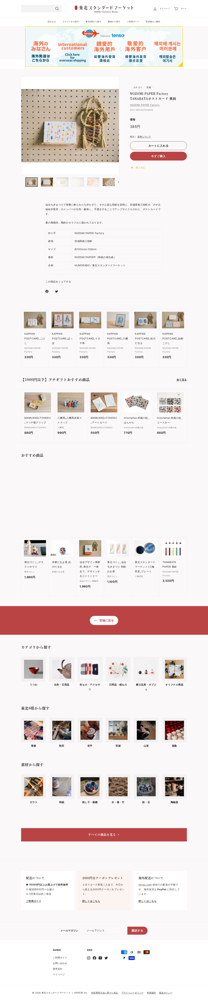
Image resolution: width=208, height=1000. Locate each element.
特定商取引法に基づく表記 (104, 992)
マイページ (59, 974)
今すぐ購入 (158, 156)
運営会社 (57, 968)
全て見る (182, 379)
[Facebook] (94, 958)
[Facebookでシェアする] (49, 291)
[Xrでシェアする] (58, 291)
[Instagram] (88, 958)
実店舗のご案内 (153, 21)
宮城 (148, 87)
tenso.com (145, 884)
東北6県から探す (93, 21)
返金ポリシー (166, 992)
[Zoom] (70, 125)
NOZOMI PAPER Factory (145, 105)
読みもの (52, 21)
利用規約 (151, 992)
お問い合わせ (60, 963)
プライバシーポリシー (132, 992)
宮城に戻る (106, 620)
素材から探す (114, 21)
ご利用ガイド (133, 21)
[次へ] (117, 182)
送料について (144, 136)
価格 (133, 119)
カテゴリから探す (71, 21)
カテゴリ (137, 87)
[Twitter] (106, 958)
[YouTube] (100, 958)
